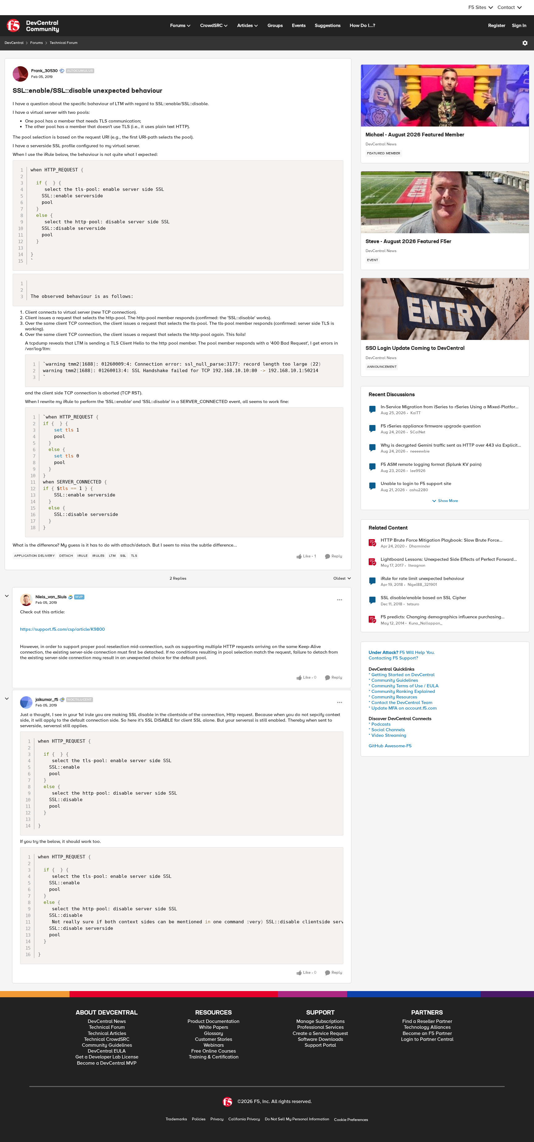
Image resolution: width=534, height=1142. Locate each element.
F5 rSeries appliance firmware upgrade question (431, 426)
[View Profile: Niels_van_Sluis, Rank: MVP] (26, 600)
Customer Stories (213, 1039)
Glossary (213, 1034)
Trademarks (176, 1119)
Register (496, 25)
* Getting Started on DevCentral (401, 674)
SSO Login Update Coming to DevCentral (415, 348)
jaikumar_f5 (47, 699)
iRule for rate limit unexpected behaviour (422, 578)
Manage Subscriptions (320, 1021)
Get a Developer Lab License (106, 1057)
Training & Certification (214, 1057)
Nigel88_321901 (422, 584)
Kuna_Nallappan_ (425, 623)
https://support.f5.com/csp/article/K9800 (62, 629)
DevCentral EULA (107, 1051)
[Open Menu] (525, 43)
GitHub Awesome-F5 (390, 746)
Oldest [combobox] (342, 578)
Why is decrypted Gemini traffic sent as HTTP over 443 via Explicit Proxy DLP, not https (449, 445)
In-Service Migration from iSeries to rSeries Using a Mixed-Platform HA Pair (450, 407)
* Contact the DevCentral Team (400, 702)
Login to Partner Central (427, 1039)
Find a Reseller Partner (427, 1021)
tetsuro (413, 604)
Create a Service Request (320, 1034)
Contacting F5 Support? (393, 658)
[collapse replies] (7, 596)
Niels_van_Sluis (51, 597)
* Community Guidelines (393, 680)
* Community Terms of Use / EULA (404, 686)
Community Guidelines (107, 1045)
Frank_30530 (44, 70)
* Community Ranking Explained (402, 691)
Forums (36, 43)
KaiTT (415, 413)
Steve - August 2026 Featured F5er (408, 241)
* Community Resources (393, 697)
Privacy (216, 1119)
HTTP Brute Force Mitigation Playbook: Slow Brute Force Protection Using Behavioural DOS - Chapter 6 (440, 540)
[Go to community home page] (33, 25)
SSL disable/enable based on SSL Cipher (423, 597)
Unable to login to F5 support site (416, 483)
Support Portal (320, 1045)
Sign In (519, 25)
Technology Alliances (427, 1027)
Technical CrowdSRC (106, 1039)
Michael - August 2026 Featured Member (415, 135)
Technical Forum (64, 43)
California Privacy (244, 1119)
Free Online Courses (213, 1051)
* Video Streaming (387, 735)
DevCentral (14, 43)
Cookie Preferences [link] (351, 1119)
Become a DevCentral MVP (107, 1063)
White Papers (213, 1027)
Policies (199, 1119)
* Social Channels (387, 729)
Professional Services (320, 1027)
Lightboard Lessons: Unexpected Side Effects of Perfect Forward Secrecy (447, 559)
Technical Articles (107, 1034)
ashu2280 (418, 490)
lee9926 (418, 471)
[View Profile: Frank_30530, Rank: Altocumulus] (20, 74)
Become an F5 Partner (427, 1034)
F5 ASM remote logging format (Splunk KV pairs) (431, 464)
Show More (448, 501)
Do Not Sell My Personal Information (297, 1119)
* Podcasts (380, 724)
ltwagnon (416, 565)
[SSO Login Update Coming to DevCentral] (445, 309)
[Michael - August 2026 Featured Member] (445, 96)
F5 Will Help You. (402, 652)
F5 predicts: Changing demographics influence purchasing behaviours (441, 617)
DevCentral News (381, 144)
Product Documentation (213, 1021)
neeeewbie (420, 451)
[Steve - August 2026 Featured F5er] (445, 202)
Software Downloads (320, 1039)
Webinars (214, 1045)
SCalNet (417, 432)
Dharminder (419, 546)
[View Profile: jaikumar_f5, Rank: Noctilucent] (26, 702)
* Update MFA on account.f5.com (403, 708)
